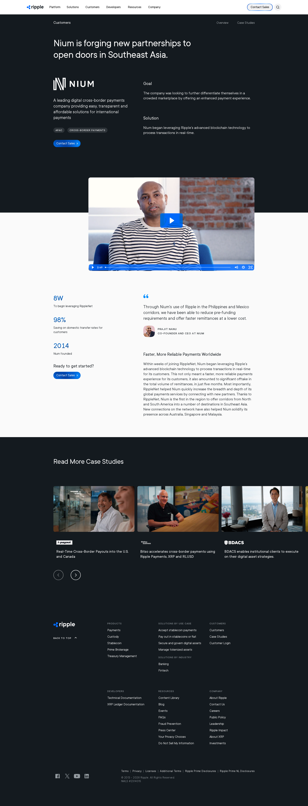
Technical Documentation (124, 698)
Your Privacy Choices (172, 736)
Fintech (163, 670)
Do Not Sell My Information (176, 743)
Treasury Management (122, 656)
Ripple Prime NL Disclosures (237, 771)
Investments (217, 743)
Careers (214, 711)
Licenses (150, 771)
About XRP (216, 736)
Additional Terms (170, 771)
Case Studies (246, 22)
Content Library (168, 698)
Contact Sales (260, 7)
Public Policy (217, 717)
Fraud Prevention (169, 724)
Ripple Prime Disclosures (200, 771)
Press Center (166, 730)
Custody (113, 636)
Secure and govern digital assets (179, 643)
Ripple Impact (218, 730)
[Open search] (277, 7)
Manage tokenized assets (175, 649)
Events (163, 711)
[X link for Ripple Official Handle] (67, 776)
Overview (222, 22)
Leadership (216, 724)
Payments (113, 630)
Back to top (62, 638)
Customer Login (220, 643)
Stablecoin (114, 643)
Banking (163, 664)
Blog (161, 704)
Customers (216, 630)
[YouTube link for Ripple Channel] (77, 776)
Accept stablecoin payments (177, 630)
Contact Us (217, 704)
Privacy (137, 771)
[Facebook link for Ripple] (57, 776)
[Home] (35, 7)
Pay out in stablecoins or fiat (177, 636)
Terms (125, 771)
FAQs (162, 717)
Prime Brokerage (118, 649)
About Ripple (218, 698)
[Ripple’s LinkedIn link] (87, 776)
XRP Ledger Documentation (125, 704)
